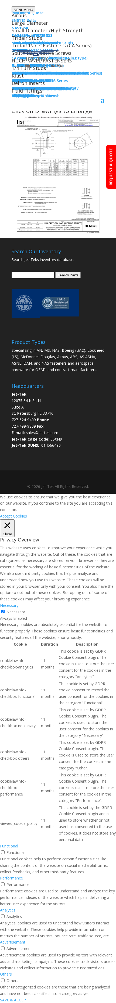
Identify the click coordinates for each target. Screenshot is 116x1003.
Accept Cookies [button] (13, 516)
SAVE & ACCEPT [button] (14, 999)
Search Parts (68, 275)
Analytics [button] (7, 910)
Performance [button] (11, 878)
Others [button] (6, 974)
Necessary (15, 611)
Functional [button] (9, 846)
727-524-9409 (24, 419)
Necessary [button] (9, 605)
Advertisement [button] (12, 942)
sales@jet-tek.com (42, 432)
